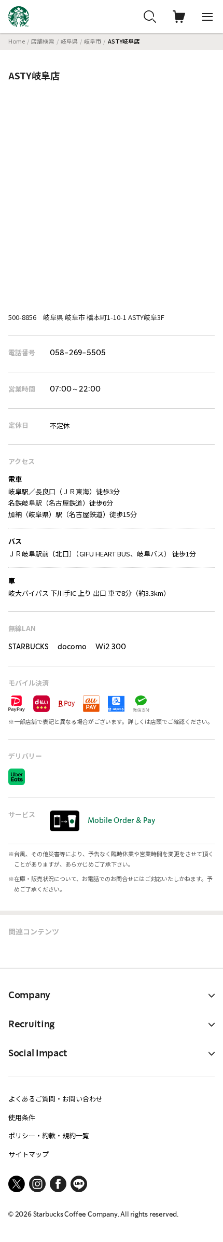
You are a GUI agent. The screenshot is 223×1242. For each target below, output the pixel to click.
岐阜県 (69, 41)
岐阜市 (92, 41)
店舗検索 (42, 41)
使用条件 (21, 1117)
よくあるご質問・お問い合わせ (55, 1099)
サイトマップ (28, 1154)
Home (16, 41)
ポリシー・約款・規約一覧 (48, 1135)
